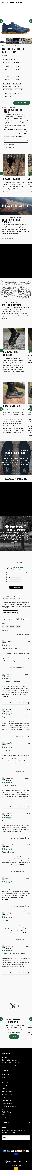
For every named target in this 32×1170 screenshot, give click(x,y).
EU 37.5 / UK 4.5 (7, 66)
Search (4, 1118)
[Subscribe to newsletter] (28, 1137)
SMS (3, 1089)
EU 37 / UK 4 (17, 63)
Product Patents (6, 1112)
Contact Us (5, 1083)
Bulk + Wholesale (7, 1094)
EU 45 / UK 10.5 (7, 86)
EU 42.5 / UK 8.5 (7, 80)
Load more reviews (16, 979)
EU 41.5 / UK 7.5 (7, 76)
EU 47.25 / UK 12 (19, 90)
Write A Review (16, 587)
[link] (25, 2)
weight (12, 626)
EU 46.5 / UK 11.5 (7, 90)
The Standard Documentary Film (11, 1063)
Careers (4, 1097)
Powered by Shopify (16, 1165)
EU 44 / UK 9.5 (7, 83)
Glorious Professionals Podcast (11, 1066)
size (7, 626)
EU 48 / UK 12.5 (7, 93)
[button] (3, 2)
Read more (21, 661)
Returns (4, 1077)
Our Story (4, 1057)
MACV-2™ (20, 311)
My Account (5, 1074)
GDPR (3, 1109)
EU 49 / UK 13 (17, 93)
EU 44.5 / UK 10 (17, 83)
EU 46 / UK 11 (17, 86)
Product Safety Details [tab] (10, 148)
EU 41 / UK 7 (16, 73)
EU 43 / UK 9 (17, 80)
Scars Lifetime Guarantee (9, 1060)
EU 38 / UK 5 (17, 66)
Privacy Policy (6, 1115)
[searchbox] (9, 619)
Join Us (13, 1037)
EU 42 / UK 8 (17, 77)
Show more (5, 630)
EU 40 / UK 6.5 (6, 73)
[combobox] (23, 634)
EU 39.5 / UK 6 (16, 69)
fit (3, 626)
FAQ (3, 1080)
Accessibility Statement (9, 1106)
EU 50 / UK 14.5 (7, 96)
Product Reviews (7, 1103)
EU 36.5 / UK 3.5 (7, 63)
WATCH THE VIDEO (7, 238)
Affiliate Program (7, 1092)
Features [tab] (6, 140)
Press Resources (7, 1100)
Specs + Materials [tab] (9, 144)
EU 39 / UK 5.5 (6, 69)
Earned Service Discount (9, 1086)
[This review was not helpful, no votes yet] (28, 667)
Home (3, 45)
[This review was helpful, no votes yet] (25, 667)
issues (18, 626)
